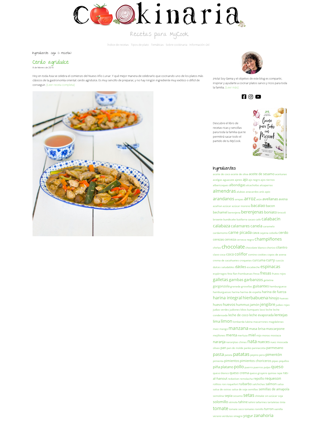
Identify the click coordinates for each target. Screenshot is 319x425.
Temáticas (157, 45)
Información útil (199, 45)
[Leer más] (231, 87)
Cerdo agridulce (51, 63)
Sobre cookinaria (176, 45)
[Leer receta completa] (60, 85)
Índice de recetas (118, 45)
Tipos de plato (140, 45)
